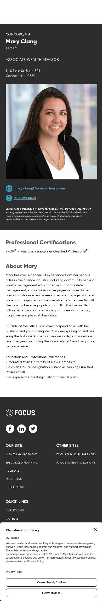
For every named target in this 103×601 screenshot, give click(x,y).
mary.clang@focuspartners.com (39, 188)
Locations (14, 479)
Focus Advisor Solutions (75, 462)
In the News (14, 487)
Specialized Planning (22, 462)
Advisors (12, 470)
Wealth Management (21, 454)
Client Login (15, 510)
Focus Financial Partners (76, 454)
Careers (12, 518)
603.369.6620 (25, 198)
